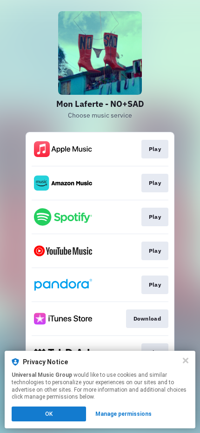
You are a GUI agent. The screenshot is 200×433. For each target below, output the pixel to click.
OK (49, 414)
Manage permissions (123, 414)
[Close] (185, 360)
